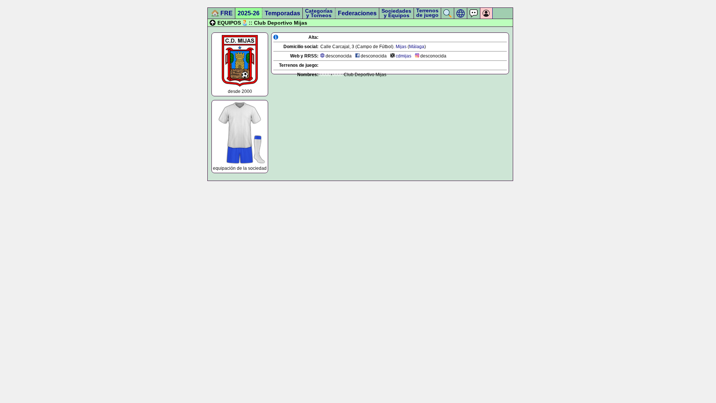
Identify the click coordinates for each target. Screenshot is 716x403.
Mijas (401, 46)
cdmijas (403, 56)
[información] (275, 37)
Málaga (416, 46)
